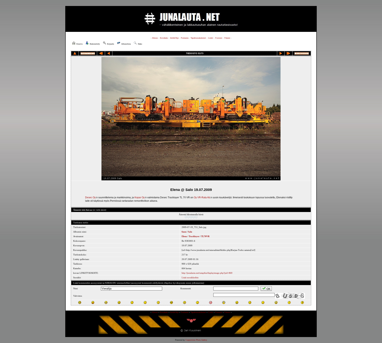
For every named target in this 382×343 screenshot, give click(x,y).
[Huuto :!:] (289, 302)
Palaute (227, 38)
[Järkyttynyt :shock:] (223, 302)
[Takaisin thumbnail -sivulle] (74, 53)
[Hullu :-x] (236, 302)
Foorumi (218, 38)
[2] (188, 217)
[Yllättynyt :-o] (184, 302)
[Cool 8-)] (171, 302)
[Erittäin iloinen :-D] (105, 302)
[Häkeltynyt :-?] (197, 302)
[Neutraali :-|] (132, 302)
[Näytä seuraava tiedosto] (280, 53)
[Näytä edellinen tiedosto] (108, 53)
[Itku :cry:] (158, 302)
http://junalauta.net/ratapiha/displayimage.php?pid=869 (207, 273)
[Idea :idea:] (276, 302)
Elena (184, 236)
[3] (191, 217)
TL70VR (205, 236)
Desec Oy (90, 197)
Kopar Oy (139, 197)
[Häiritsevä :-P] (92, 302)
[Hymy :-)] (119, 302)
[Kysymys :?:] (302, 302)
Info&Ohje (174, 38)
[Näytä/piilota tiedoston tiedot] (88, 53)
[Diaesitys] (301, 53)
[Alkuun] (101, 53)
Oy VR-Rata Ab (202, 197)
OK (268, 288)
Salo (190, 232)
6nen (184, 232)
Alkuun (155, 38)
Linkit (210, 38)
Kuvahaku (164, 38)
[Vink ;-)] (262, 302)
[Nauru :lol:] (79, 302)
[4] (193, 217)
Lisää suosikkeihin (190, 277)
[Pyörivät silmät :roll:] (249, 302)
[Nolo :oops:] (210, 302)
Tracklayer (194, 236)
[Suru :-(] (145, 302)
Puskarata (184, 38)
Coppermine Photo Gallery (196, 340)
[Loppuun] (288, 53)
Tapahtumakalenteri (198, 38)
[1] (186, 217)
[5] (196, 217)
